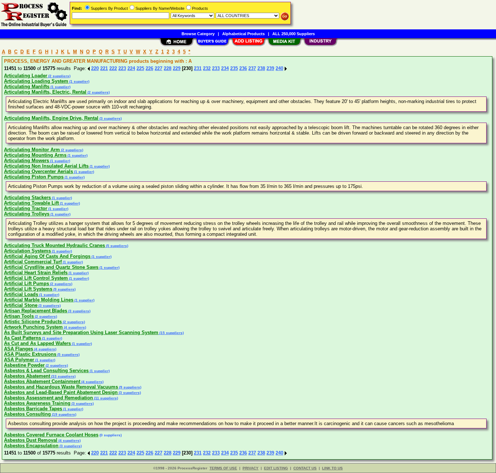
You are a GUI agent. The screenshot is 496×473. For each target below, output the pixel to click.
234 (225, 68)
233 (216, 68)
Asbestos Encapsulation (31, 445)
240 (279, 68)
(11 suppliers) (105, 398)
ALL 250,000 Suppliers (293, 34)
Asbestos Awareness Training (37, 403)
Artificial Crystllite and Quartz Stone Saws (51, 267)
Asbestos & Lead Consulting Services (46, 370)
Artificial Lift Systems (28, 289)
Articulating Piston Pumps (34, 177)
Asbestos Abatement (27, 376)
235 (234, 68)
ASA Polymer (19, 359)
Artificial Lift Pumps (26, 283)
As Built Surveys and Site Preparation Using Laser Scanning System (81, 332)
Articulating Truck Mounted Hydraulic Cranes (54, 245)
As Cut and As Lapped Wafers (37, 343)
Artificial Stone (20, 305)
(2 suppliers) (58, 76)
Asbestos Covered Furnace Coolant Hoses (51, 434)
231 (198, 68)
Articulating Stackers (27, 197)
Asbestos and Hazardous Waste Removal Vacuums (61, 387)
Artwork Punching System (33, 327)
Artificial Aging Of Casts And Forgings (47, 256)
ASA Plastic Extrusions (30, 354)
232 (207, 68)
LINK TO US (332, 468)
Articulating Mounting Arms (35, 155)
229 (176, 68)
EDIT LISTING (276, 468)
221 (104, 68)
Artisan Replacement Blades (35, 310)
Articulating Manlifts (26, 86)
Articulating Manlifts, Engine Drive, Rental (51, 118)
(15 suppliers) (171, 333)
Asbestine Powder (24, 365)
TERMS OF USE (223, 468)
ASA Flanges (18, 348)
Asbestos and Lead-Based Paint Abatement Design (61, 392)
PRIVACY (251, 468)
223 (122, 68)
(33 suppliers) (63, 376)
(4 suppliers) (74, 327)
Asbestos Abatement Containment (42, 381)
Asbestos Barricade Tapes (33, 408)
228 (167, 68)
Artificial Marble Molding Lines (38, 300)
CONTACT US (305, 468)
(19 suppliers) (63, 414)
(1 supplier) (78, 81)
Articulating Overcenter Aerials (38, 171)
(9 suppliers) (64, 289)
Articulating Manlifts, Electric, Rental (45, 92)
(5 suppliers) (116, 246)
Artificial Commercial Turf (33, 261)
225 (140, 68)
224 (131, 68)
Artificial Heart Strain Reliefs (36, 272)
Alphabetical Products (243, 34)
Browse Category (198, 34)
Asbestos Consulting (27, 414)
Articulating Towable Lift (31, 203)
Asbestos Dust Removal (30, 440)
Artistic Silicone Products (33, 321)
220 (95, 68)
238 (261, 68)
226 (149, 68)
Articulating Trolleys (26, 214)
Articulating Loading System (36, 81)
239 (270, 68)
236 (243, 68)
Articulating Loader (25, 75)
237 (252, 68)
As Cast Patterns (22, 338)
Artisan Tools (19, 316)
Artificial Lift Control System (36, 278)
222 (113, 68)
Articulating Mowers (26, 160)
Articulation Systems (27, 251)
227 (158, 68)
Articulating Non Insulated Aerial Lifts (46, 166)
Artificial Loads (21, 294)
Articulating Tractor (25, 208)
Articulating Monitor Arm (32, 149)
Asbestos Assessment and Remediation (48, 397)
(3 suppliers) (110, 118)
